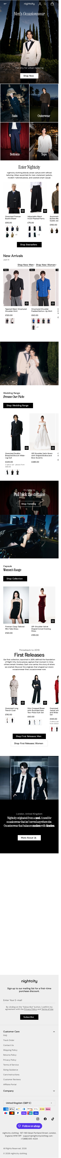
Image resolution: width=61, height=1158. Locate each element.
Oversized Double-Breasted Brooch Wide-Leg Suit (15, 455)
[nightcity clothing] (29, 981)
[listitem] (7, 228)
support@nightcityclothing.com (38, 1136)
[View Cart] (52, 4)
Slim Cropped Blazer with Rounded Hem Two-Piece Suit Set (36, 710)
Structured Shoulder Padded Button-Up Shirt (41, 310)
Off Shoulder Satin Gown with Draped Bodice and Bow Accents (42, 455)
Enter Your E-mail (12, 1000)
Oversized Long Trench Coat (11, 709)
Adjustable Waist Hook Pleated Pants (36, 217)
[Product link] (14, 212)
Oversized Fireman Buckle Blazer (13, 217)
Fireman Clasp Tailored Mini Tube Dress (14, 628)
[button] (7, 4)
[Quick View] (23, 211)
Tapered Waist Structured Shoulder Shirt (16, 310)
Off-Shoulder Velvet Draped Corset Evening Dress (41, 629)
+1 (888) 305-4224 (29, 1138)
